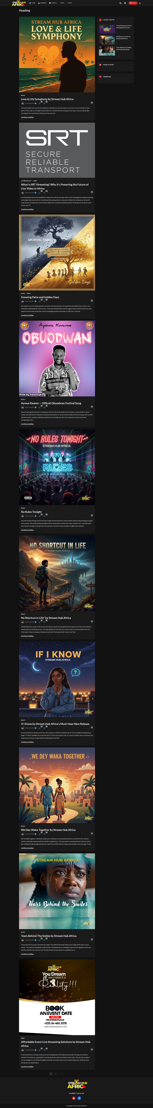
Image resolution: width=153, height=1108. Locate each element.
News (35, 181)
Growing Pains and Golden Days (40, 297)
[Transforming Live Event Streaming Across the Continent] (107, 29)
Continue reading (27, 117)
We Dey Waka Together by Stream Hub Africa (48, 829)
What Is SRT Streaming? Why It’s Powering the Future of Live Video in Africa (55, 186)
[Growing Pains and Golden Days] (57, 252)
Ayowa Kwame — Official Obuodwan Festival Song (51, 403)
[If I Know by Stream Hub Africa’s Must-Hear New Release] (57, 679)
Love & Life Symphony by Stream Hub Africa (47, 99)
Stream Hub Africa (30, 103)
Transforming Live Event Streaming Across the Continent (124, 27)
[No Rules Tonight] (57, 467)
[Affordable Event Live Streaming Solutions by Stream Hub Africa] (57, 997)
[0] (39, 103)
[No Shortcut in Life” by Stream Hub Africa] (57, 573)
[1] (39, 516)
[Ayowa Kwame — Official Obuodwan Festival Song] (57, 358)
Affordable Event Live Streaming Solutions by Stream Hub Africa (55, 1043)
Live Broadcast (26, 181)
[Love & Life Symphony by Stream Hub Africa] (57, 54)
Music (23, 95)
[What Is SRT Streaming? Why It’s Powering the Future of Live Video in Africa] (57, 150)
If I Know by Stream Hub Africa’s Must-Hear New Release (55, 723)
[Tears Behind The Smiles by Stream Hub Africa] (57, 891)
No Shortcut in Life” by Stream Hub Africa (46, 617)
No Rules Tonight (31, 511)
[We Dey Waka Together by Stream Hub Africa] (57, 785)
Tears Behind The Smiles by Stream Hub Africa (48, 935)
